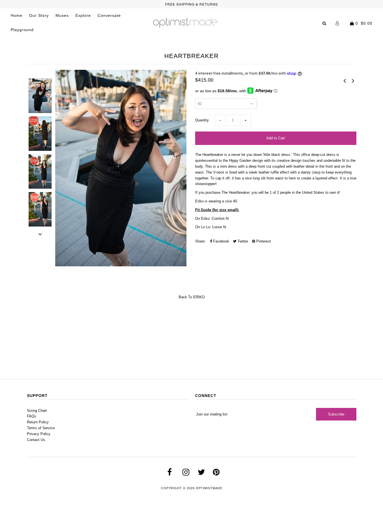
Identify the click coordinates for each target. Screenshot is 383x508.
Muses (62, 15)
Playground (22, 29)
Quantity (202, 120)
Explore (83, 15)
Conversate (109, 15)
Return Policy (38, 422)
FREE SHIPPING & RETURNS (191, 4)
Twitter (242, 241)
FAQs (31, 416)
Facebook (220, 241)
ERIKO (199, 297)
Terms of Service (41, 428)
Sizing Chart (37, 410)
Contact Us (36, 440)
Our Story (39, 15)
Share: (200, 241)
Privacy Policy (38, 434)
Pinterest (263, 241)
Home (16, 15)
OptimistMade (209, 488)
